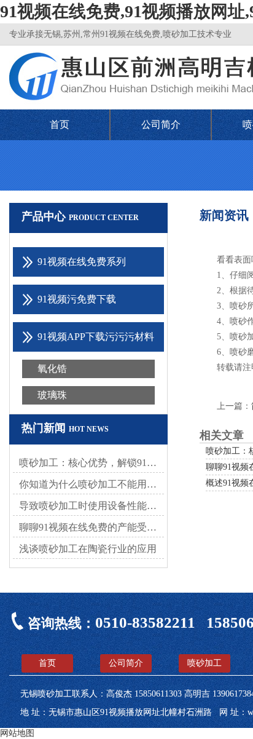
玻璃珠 (52, 395)
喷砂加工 (204, 663)
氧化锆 (52, 368)
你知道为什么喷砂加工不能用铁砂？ (91, 484)
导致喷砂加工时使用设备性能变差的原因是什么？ (91, 505)
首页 (59, 124)
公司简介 (161, 124)
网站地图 (17, 733)
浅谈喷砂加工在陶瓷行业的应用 (88, 548)
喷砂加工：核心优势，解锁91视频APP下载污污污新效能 (91, 462)
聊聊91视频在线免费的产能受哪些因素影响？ (91, 527)
